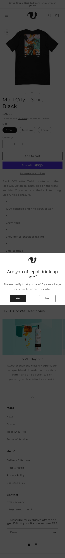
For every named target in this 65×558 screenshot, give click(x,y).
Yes (18, 298)
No (47, 298)
